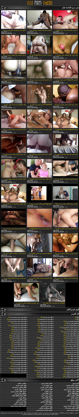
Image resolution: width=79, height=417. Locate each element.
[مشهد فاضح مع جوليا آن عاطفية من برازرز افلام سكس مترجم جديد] (65, 168)
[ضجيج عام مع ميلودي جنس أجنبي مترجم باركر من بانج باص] (13, 19)
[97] (71, 333)
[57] (71, 341)
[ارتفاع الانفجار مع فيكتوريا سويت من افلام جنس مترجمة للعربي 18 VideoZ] (13, 44)
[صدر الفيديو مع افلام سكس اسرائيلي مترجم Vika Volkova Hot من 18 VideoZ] (26, 292)
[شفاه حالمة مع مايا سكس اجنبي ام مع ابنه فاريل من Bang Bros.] (13, 218)
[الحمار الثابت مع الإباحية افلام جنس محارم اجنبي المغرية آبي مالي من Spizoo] (13, 242)
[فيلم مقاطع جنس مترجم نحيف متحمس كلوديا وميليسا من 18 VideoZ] (13, 94)
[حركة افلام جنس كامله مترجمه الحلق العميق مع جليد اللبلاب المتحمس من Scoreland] (39, 168)
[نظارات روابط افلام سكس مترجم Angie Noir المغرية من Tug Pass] (65, 193)
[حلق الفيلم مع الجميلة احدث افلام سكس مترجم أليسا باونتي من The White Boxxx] (13, 193)
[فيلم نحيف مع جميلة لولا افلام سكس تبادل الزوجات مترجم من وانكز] (65, 143)
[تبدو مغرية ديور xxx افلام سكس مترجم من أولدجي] (13, 267)
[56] (71, 325)
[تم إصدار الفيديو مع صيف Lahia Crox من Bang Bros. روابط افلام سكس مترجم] (65, 19)
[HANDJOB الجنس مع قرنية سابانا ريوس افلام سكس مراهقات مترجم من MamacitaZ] (39, 94)
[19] (71, 321)
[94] (45, 356)
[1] (77, 317)
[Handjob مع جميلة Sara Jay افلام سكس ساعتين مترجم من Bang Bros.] (52, 292)
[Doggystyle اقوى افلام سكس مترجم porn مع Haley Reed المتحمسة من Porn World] (39, 193)
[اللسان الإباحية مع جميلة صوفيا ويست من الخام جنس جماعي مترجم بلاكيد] (13, 168)
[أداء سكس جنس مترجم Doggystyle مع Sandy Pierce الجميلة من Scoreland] (39, 218)
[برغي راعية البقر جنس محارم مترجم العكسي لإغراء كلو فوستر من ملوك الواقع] (65, 94)
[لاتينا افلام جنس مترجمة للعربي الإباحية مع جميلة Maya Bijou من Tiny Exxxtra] (65, 218)
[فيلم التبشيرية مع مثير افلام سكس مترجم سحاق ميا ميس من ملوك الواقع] (39, 267)
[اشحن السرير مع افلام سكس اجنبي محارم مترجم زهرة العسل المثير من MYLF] (65, 242)
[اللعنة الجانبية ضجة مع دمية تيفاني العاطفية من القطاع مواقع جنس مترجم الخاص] (39, 118)
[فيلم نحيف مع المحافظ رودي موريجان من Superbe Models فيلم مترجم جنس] (65, 44)
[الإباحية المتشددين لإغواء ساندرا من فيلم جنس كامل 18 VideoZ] (13, 118)
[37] (44, 352)
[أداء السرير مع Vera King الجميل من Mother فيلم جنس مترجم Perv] (13, 69)
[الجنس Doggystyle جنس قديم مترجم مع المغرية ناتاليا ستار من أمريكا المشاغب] (65, 69)
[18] (71, 348)
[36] (45, 337)
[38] (71, 329)
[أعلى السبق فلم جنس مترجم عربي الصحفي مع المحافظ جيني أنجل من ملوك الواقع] (39, 69)
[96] (47, 317)
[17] (69, 327)
